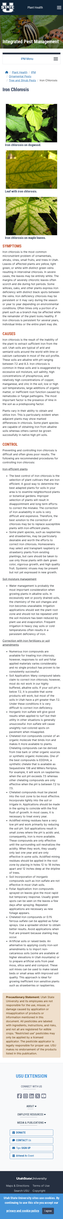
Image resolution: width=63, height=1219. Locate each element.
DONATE (20, 1132)
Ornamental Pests (20, 76)
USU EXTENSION (31, 1076)
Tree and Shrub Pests (22, 80)
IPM (33, 72)
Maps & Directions (17, 1185)
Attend (24, 1155)
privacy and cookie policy (22, 1211)
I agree (48, 1210)
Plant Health (35, 7)
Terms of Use (41, 1185)
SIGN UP (23, 1148)
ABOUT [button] (30, 1106)
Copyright (39, 1190)
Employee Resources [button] (30, 1114)
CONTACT (23, 1140)
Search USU (21, 1190)
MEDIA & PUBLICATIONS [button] (30, 1122)
